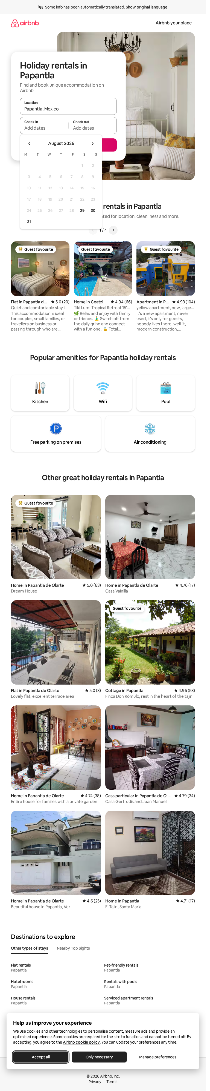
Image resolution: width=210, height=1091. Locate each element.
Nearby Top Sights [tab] (73, 948)
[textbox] (44, 128)
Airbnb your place (174, 23)
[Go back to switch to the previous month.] (29, 143)
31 (29, 221)
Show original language (146, 7)
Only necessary (99, 1057)
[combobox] (68, 109)
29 (82, 210)
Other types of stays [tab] (29, 948)
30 (93, 210)
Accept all (41, 1057)
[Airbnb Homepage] (25, 23)
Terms (112, 1081)
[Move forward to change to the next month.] (92, 143)
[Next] (113, 230)
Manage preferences (157, 1057)
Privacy (95, 1081)
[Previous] (93, 230)
